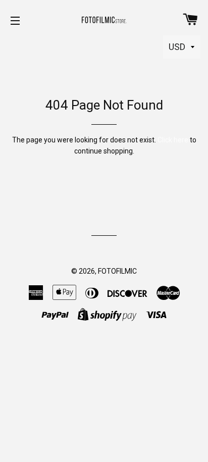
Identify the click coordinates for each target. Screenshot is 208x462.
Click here (173, 140)
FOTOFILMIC (117, 271)
